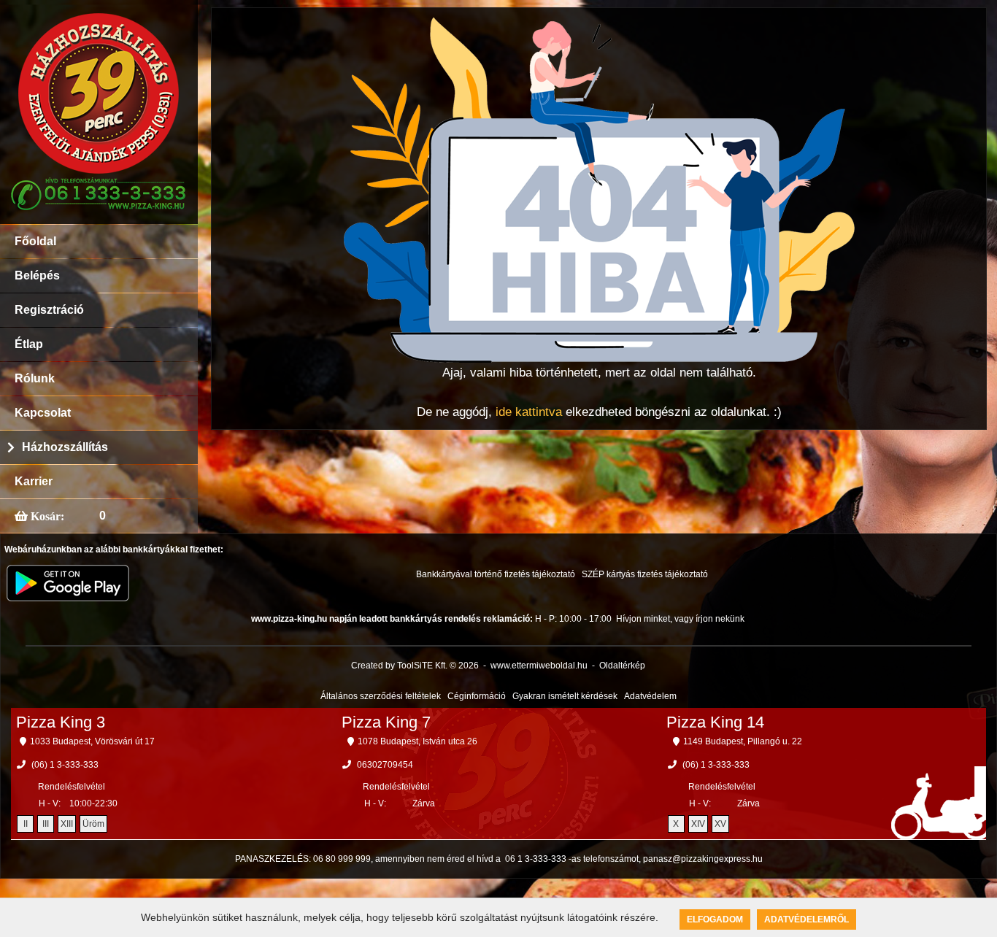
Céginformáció (476, 696)
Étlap (29, 344)
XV (720, 824)
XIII (67, 824)
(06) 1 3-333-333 (65, 765)
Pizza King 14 (715, 722)
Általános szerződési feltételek (380, 696)
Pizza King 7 (386, 722)
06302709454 (385, 765)
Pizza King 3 (60, 722)
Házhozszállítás (65, 447)
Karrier (34, 481)
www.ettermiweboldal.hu (539, 665)
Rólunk (35, 378)
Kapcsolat (43, 412)
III (45, 824)
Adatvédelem (650, 696)
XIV (698, 824)
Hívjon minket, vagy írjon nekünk (680, 619)
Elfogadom (715, 919)
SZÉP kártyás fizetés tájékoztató (645, 574)
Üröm (93, 824)
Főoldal (35, 241)
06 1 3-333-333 (535, 859)
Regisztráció (49, 310)
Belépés (37, 275)
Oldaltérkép (622, 665)
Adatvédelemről (806, 919)
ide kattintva (529, 412)
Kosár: (46, 516)
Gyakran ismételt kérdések (564, 696)
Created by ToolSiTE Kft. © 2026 (415, 665)
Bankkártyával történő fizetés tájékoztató (495, 574)
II (25, 824)
